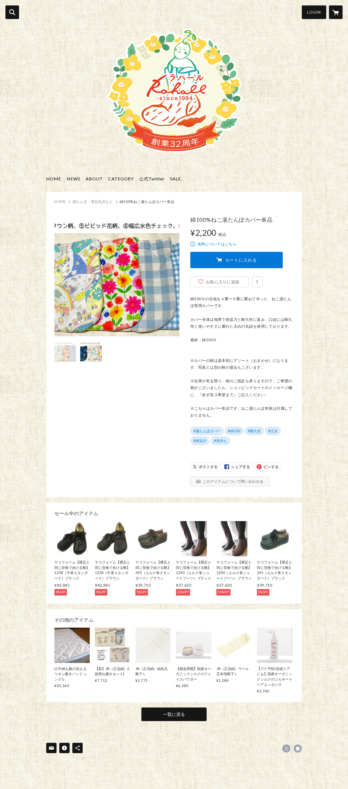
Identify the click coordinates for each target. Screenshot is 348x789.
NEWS (73, 178)
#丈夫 (273, 431)
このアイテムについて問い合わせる (233, 481)
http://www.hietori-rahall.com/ (298, 748)
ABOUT (94, 178)
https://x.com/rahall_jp (286, 748)
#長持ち (220, 441)
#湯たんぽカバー (207, 431)
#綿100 (234, 431)
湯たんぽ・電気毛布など (92, 201)
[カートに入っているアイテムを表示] (336, 12)
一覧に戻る (174, 714)
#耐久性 (254, 431)
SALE (175, 178)
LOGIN (314, 12)
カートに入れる (241, 259)
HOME (53, 178)
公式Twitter (151, 178)
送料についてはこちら (217, 244)
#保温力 (200, 441)
